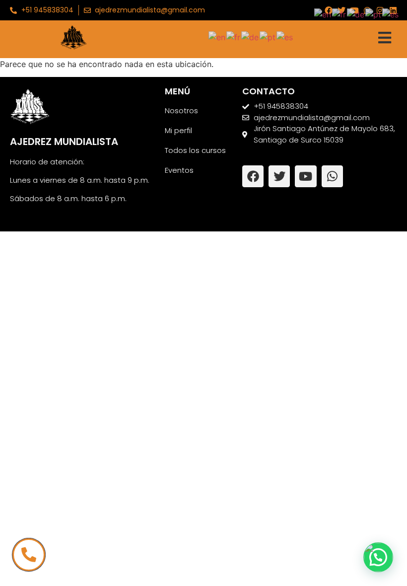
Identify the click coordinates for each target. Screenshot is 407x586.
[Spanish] (285, 36)
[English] (217, 36)
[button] (378, 557)
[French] (233, 36)
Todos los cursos (195, 150)
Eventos (179, 170)
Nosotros (181, 110)
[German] (250, 36)
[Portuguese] (268, 36)
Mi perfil (178, 130)
